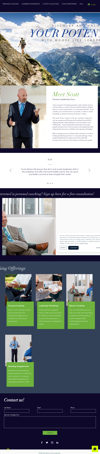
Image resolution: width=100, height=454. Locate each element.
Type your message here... (12, 414)
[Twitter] (47, 442)
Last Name (7, 407)
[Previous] (10, 170)
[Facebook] (41, 442)
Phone (73, 407)
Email (39, 407)
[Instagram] (52, 442)
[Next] (89, 170)
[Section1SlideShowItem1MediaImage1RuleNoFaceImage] (47, 183)
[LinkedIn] (57, 442)
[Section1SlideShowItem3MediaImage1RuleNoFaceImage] (52, 183)
